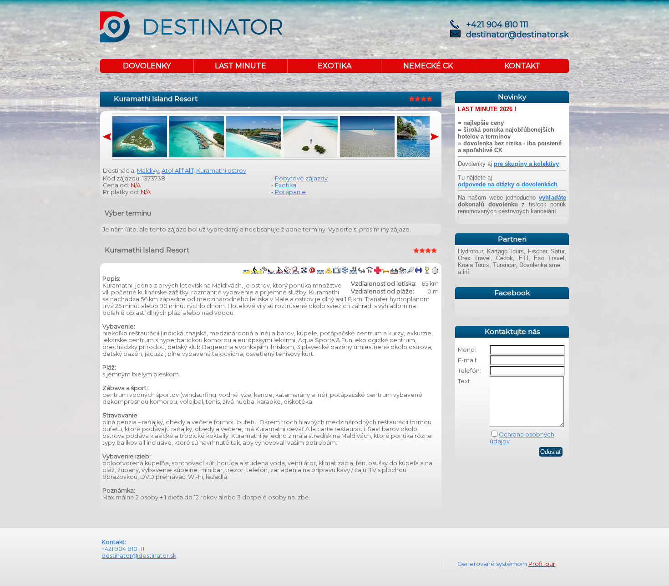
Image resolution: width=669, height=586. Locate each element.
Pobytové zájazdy (301, 178)
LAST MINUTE (240, 66)
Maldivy (148, 170)
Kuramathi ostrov (221, 170)
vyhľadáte (552, 197)
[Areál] (139, 155)
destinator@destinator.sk (517, 35)
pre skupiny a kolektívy (526, 163)
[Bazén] (424, 155)
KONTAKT (522, 66)
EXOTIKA (334, 66)
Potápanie (290, 192)
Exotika (285, 185)
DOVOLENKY (147, 66)
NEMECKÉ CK (428, 66)
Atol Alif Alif (177, 170)
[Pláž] (310, 155)
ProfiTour (541, 563)
